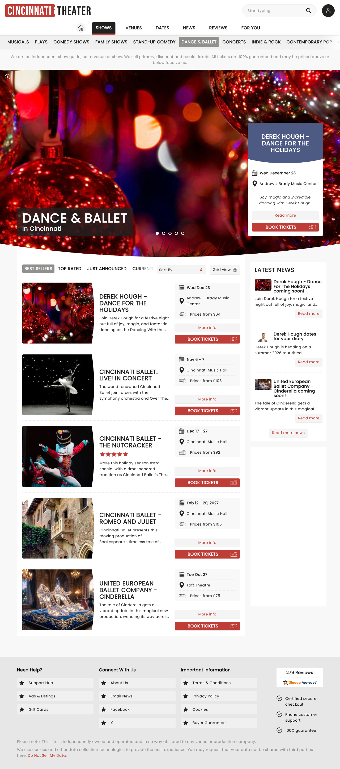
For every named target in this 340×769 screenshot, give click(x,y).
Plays (41, 42)
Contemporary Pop (309, 42)
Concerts (234, 42)
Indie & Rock (266, 42)
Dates (162, 28)
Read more (285, 215)
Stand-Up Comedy (154, 42)
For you (250, 28)
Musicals (18, 42)
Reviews (218, 28)
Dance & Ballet (198, 42)
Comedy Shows (71, 42)
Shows (104, 28)
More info (207, 327)
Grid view (222, 269)
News (189, 28)
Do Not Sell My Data (47, 755)
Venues (134, 28)
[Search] (310, 10)
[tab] (157, 233)
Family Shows (111, 42)
